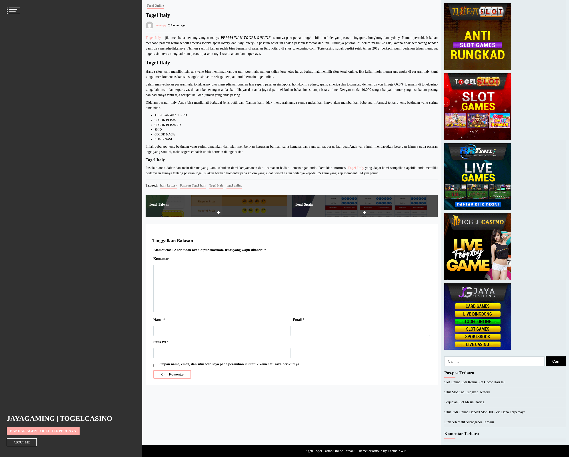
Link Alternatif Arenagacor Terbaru (469, 422)
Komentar (161, 258)
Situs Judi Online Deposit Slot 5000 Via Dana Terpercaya (484, 412)
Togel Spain (304, 204)
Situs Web (160, 342)
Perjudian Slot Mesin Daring (464, 402)
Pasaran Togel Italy (193, 185)
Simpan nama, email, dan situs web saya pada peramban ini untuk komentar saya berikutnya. (229, 364)
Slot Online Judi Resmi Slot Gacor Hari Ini (474, 382)
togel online (234, 185)
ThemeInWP (396, 451)
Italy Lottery (168, 185)
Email (298, 320)
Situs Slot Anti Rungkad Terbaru (467, 392)
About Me (22, 442)
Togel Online (155, 5)
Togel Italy (153, 38)
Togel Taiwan (159, 204)
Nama (159, 320)
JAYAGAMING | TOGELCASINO (59, 418)
